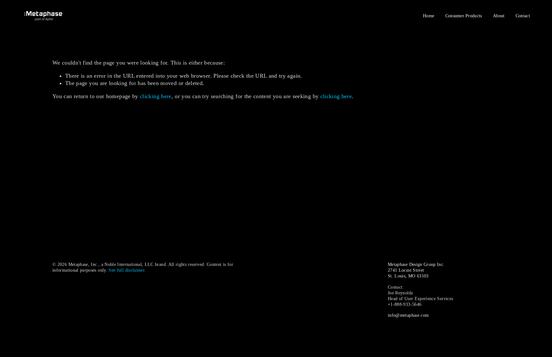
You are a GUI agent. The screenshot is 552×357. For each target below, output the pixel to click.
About (498, 15)
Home (428, 15)
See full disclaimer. (127, 270)
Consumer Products (463, 15)
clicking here (156, 96)
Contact (523, 15)
